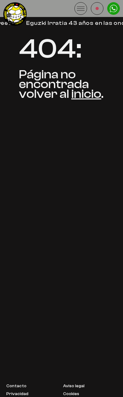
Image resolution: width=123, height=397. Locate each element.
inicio (86, 94)
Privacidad (17, 394)
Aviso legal (74, 386)
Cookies (71, 394)
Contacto (16, 386)
